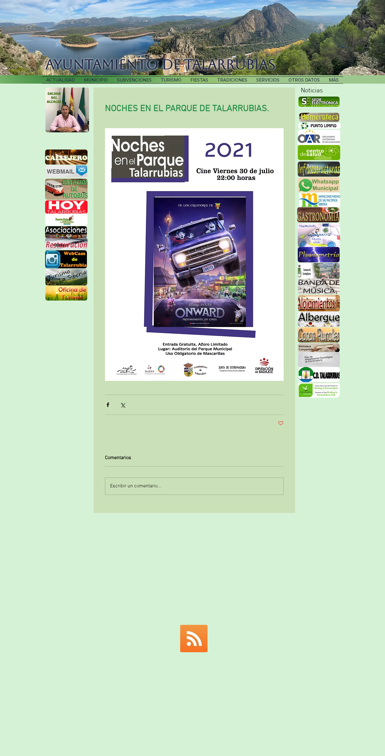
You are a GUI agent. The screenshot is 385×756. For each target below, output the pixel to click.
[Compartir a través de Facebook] (108, 405)
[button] (232, 80)
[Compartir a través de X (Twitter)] (122, 405)
